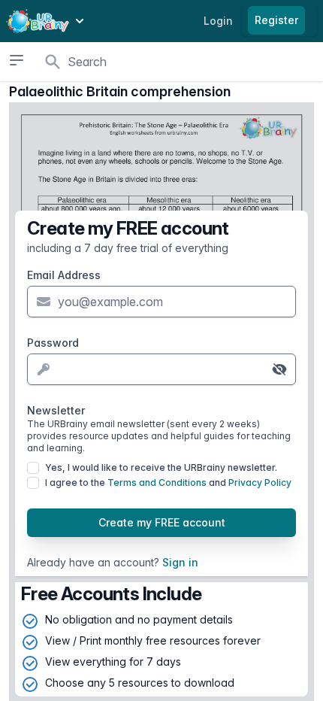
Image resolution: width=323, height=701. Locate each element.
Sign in (180, 562)
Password (53, 342)
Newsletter (159, 429)
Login (218, 20)
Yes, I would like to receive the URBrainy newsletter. (161, 467)
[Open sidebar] (17, 60)
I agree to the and (168, 482)
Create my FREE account (161, 522)
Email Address (64, 275)
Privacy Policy (259, 482)
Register (276, 20)
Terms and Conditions (157, 482)
